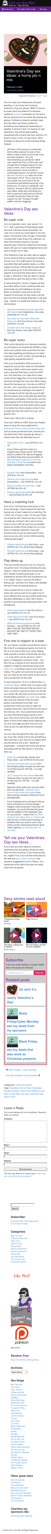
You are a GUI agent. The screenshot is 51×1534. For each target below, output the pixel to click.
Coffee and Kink (17, 1392)
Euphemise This (17, 1402)
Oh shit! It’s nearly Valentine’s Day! (21, 995)
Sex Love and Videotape (21, 1493)
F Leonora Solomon (19, 1405)
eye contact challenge (26, 858)
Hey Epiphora (16, 1413)
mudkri (13, 1431)
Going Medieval (17, 1485)
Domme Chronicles (19, 1395)
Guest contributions (19, 1248)
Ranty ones (15, 1254)
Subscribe (39, 972)
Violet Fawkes (16, 1465)
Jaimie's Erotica (17, 1415)
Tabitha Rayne (17, 1457)
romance (18, 114)
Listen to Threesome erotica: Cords (14, 909)
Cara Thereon (16, 1389)
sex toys (25, 1093)
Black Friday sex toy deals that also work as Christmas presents (22, 1050)
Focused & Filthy (18, 1408)
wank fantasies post (19, 175)
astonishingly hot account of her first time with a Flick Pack (23, 461)
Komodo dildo (13, 472)
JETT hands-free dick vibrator (21, 775)
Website (7, 1160)
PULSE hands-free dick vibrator (21, 763)
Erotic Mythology (18, 1400)
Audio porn (8, 9)
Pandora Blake (17, 1444)
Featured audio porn (19, 1238)
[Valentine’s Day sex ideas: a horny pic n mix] (25, 49)
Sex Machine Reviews (20, 1452)
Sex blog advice (17, 1256)
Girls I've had (16, 1243)
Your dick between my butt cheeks (22, 1075)
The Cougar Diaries (19, 1462)
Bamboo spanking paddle (19, 492)
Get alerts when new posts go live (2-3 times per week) (25, 1222)
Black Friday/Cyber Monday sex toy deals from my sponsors (23, 1021)
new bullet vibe (32, 696)
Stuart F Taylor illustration (21, 1495)
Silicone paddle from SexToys (21, 485)
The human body (18, 1259)
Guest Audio (16, 1246)
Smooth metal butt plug (18, 550)
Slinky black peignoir (17, 610)
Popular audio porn (19, 1251)
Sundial (14, 1454)
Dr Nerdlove (16, 1482)
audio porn (9, 668)
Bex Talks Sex (16, 1384)
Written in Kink (17, 1467)
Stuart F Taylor (41, 96)
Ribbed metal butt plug (17, 544)
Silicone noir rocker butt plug (20, 479)
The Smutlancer (17, 1500)
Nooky (8, 923)
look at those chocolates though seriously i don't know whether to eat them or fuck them (24, 1090)
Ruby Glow (12, 757)
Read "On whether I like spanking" (25, 1359)
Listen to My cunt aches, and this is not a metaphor (36, 935)
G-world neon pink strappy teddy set (23, 327)
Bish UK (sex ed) (18, 1480)
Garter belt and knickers (18, 616)
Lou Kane (15, 1423)
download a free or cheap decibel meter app (24, 428)
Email (7, 1153)
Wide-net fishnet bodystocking (21, 623)
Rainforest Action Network (21, 1515)
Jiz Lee (14, 1418)
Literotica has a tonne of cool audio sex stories (23, 791)
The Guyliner (16, 1498)
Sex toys (43, 9)
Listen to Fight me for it (36, 909)
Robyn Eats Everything (20, 1447)
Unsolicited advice (15, 90)
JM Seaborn (10, 949)
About (20, 14)
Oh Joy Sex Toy (17, 1439)
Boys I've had (16, 1235)
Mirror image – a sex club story (22, 1069)
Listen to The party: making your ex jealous (14, 935)
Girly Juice (15, 1410)
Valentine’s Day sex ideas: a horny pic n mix (24, 75)
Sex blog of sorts (18, 1449)
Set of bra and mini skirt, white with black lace (23, 320)
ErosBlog (14, 1397)
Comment (8, 1118)
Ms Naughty (16, 1428)
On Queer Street (18, 1441)
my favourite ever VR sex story (24, 829)
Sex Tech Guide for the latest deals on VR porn (25, 816)
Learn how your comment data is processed (25, 1174)
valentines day (36, 1093)
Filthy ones (15, 1241)
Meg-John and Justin (19, 1487)
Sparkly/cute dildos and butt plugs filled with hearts (25, 310)
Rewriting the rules (18, 1490)
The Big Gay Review (19, 1460)
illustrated (13, 1087)
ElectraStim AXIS (15, 442)
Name (7, 1145)
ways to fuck (9, 1096)
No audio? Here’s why (26, 9)
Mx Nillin (14, 1434)
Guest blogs (9, 14)
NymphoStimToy (17, 1436)
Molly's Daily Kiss (18, 1426)
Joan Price (15, 1421)
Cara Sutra (15, 1387)
